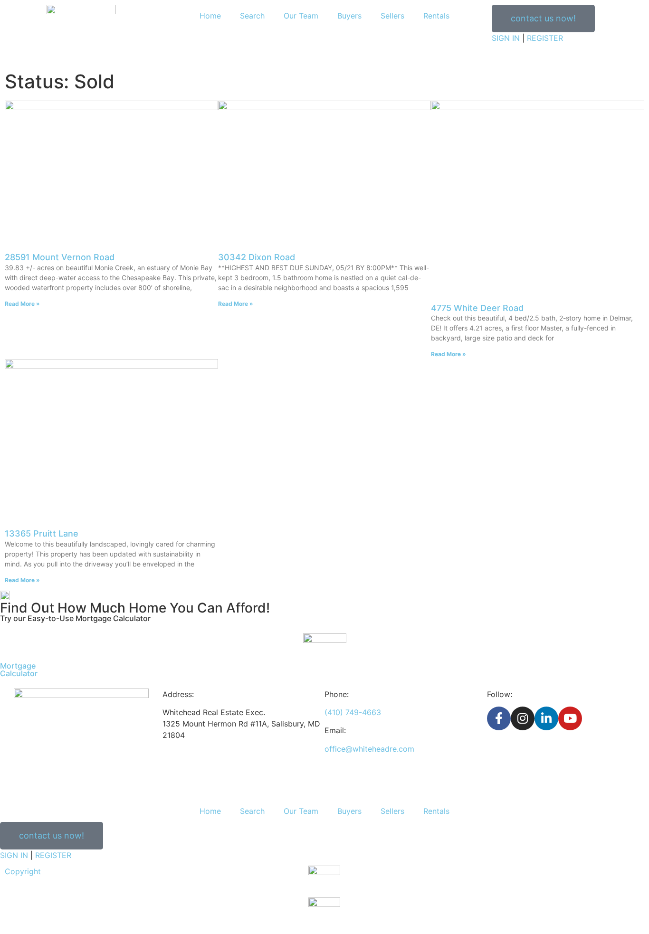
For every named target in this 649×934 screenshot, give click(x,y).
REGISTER (545, 38)
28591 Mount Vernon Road (60, 257)
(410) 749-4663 (352, 712)
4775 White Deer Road (477, 308)
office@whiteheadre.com (369, 749)
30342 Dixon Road (256, 257)
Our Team (301, 15)
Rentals (436, 15)
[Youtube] (570, 718)
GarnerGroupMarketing (595, 882)
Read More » (22, 303)
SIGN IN (506, 38)
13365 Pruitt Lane (41, 533)
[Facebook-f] (499, 718)
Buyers (349, 15)
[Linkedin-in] (546, 718)
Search (252, 15)
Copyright (23, 871)
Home (210, 15)
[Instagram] (522, 718)
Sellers (392, 15)
